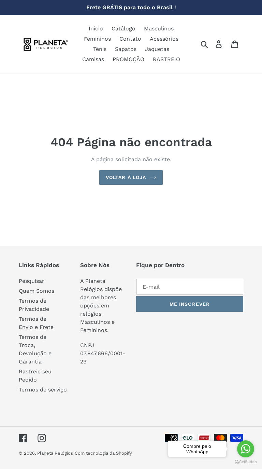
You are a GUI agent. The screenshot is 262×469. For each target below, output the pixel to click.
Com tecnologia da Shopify (103, 453)
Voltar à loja (126, 177)
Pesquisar (31, 281)
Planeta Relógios (55, 453)
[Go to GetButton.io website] (246, 462)
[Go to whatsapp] (245, 448)
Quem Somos (36, 291)
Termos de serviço (43, 389)
